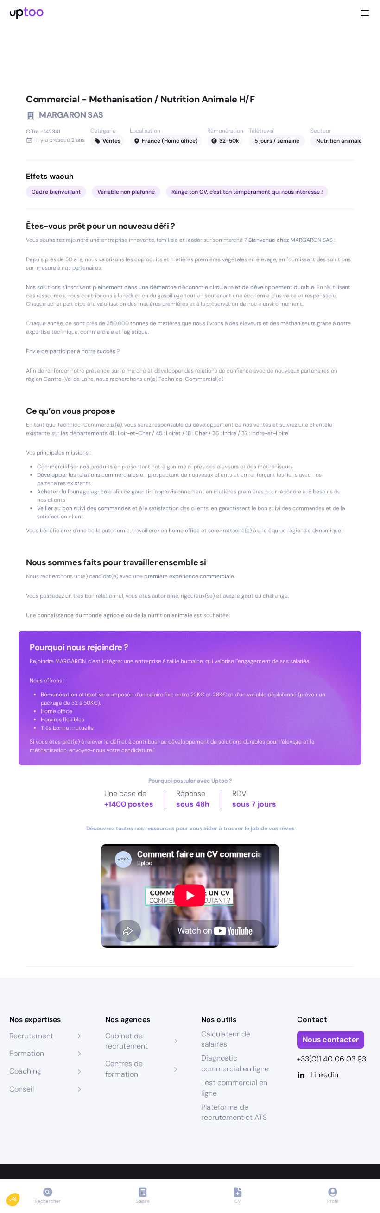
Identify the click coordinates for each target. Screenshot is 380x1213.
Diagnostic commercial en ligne (235, 1063)
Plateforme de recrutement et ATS (234, 1112)
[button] (19, 1197)
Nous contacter (331, 1039)
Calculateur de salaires (225, 1039)
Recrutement (31, 1036)
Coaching (25, 1071)
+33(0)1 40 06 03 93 (331, 1059)
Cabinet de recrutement (126, 1041)
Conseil (21, 1089)
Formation (26, 1053)
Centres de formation (124, 1069)
